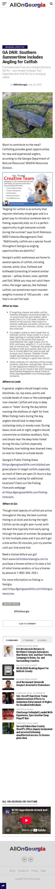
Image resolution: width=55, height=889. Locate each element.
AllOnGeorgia (20, 84)
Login (43, 870)
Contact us (23, 870)
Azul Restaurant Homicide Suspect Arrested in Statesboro (33, 684)
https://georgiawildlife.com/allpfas (24, 464)
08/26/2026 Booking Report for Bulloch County (32, 670)
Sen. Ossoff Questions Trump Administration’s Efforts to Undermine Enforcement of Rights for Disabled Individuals (34, 700)
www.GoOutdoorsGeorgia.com (27, 559)
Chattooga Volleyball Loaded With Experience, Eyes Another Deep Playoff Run (34, 715)
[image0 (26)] (27, 205)
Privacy (34, 870)
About (12, 870)
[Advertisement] (27, 769)
